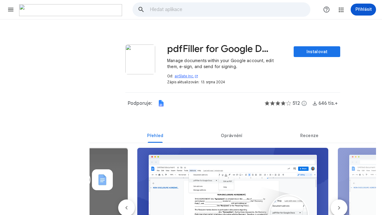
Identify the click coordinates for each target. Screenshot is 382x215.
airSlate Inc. (186, 76)
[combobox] (230, 9)
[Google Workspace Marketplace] (70, 10)
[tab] (155, 135)
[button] (11, 9)
